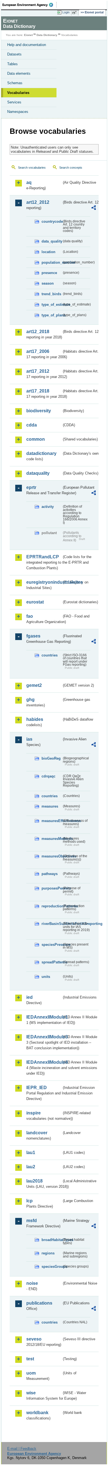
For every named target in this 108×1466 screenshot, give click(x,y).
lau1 (30, 1152)
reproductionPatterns (52, 906)
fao (29, 616)
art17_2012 (37, 371)
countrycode (52, 221)
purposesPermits (52, 888)
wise (31, 1392)
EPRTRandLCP (42, 556)
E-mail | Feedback (21, 1448)
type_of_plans (52, 315)
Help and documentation (26, 45)
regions (48, 1253)
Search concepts (70, 167)
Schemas (14, 83)
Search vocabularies (32, 167)
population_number (52, 262)
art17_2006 (37, 351)
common (35, 439)
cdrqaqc (48, 776)
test (30, 1358)
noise (32, 1283)
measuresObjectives (52, 856)
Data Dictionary (47, 35)
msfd (31, 1220)
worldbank (37, 1412)
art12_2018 (37, 331)
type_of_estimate (52, 304)
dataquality (38, 473)
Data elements (18, 73)
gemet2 (34, 685)
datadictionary (41, 453)
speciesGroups (52, 1266)
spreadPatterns (52, 962)
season (48, 283)
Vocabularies (18, 93)
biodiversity (38, 410)
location (48, 252)
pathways (50, 874)
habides (34, 719)
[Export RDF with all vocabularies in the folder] (93, 208)
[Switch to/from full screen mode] (75, 12)
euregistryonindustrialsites (44, 582)
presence (49, 273)
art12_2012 (37, 202)
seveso (34, 1339)
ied (29, 997)
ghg (30, 699)
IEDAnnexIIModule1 (44, 1017)
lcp (29, 1200)
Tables (12, 64)
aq (29, 182)
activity (48, 507)
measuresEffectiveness (52, 821)
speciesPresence (52, 944)
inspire (33, 1113)
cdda (31, 425)
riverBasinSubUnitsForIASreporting (52, 924)
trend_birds (51, 294)
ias (29, 739)
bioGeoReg (51, 758)
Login (66, 12)
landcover (36, 1132)
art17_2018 (37, 391)
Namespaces (17, 112)
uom (31, 1373)
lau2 (30, 1166)
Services (14, 102)
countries (50, 655)
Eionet (28, 35)
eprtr (31, 487)
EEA (29, 5)
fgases (33, 636)
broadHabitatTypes (52, 1240)
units (46, 977)
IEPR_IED (36, 1087)
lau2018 (34, 1181)
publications (39, 1303)
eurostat (35, 602)
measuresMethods (52, 839)
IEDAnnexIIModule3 (44, 1036)
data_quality (52, 241)
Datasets (14, 54)
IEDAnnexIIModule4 (44, 1062)
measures (50, 806)
